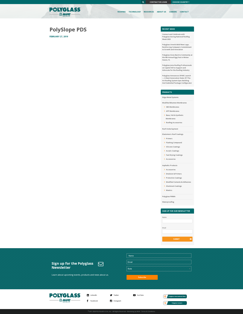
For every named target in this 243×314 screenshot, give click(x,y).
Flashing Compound (174, 142)
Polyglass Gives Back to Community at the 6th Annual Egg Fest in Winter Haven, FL (177, 57)
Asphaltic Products (169, 165)
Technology (135, 12)
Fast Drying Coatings (174, 155)
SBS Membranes (172, 107)
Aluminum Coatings (174, 186)
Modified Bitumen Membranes (174, 103)
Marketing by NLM (133, 311)
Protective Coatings (174, 178)
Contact (184, 12)
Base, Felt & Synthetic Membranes (174, 117)
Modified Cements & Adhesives (178, 182)
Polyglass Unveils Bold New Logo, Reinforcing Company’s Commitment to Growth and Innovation (176, 47)
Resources (149, 12)
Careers (173, 12)
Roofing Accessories (174, 122)
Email (164, 228)
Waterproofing (168, 202)
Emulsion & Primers (174, 174)
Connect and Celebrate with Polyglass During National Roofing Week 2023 (176, 36)
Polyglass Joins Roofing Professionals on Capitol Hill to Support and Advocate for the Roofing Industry (177, 67)
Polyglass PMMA (168, 196)
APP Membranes (172, 111)
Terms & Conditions (148, 311)
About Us (161, 12)
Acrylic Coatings (172, 151)
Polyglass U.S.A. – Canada (65, 11)
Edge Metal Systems (170, 97)
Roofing (122, 12)
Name (164, 217)
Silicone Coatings (173, 147)
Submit (176, 239)
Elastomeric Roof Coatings (172, 134)
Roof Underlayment (170, 129)
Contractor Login (158, 2)
